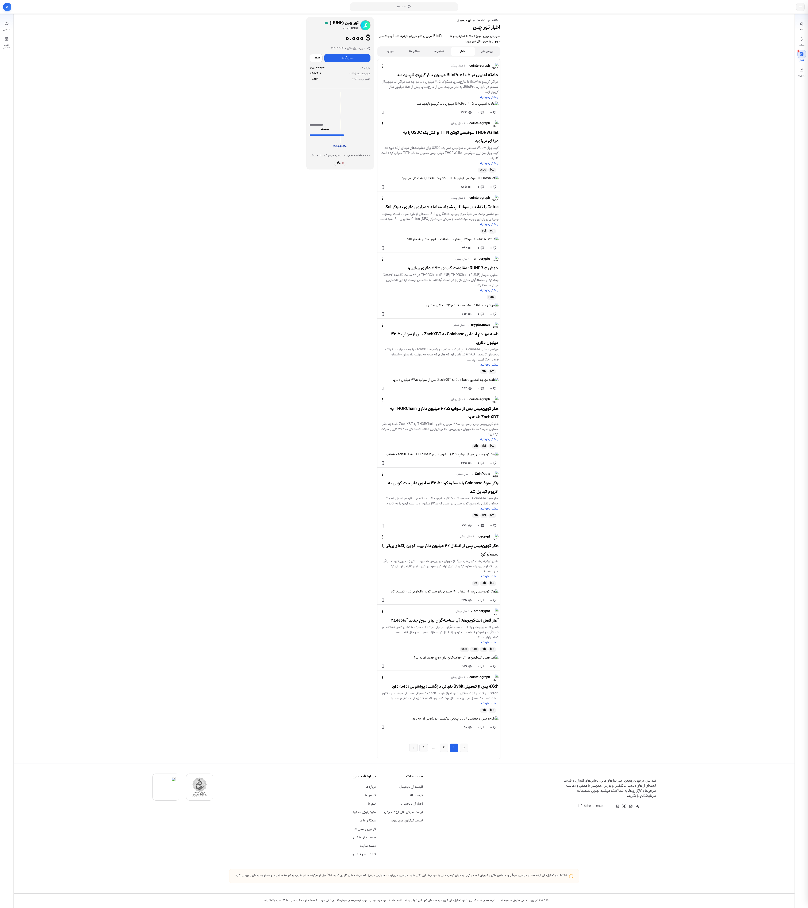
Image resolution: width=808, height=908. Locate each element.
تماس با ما (369, 795)
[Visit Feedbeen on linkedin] (617, 806)
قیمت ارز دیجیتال (411, 787)
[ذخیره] (383, 112)
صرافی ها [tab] (414, 51)
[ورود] (7, 7)
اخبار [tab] (463, 51)
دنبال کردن (347, 58)
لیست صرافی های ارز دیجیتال (403, 812)
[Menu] (800, 7)
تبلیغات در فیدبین (364, 854)
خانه (495, 21)
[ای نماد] (166, 787)
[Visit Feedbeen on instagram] (631, 806)
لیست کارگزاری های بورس (406, 820)
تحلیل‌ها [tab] (439, 51)
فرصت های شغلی (364, 837)
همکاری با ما (368, 820)
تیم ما (372, 803)
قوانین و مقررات (365, 829)
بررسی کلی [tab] (487, 51)
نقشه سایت (368, 846)
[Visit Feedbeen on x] (624, 806)
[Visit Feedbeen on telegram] (637, 806)
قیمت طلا (416, 795)
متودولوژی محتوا (364, 812)
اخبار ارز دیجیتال (412, 803)
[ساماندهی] (199, 787)
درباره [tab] (390, 51)
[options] (382, 66)
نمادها (481, 21)
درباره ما (371, 787)
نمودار (316, 58)
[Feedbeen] (780, 6)
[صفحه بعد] (464, 748)
